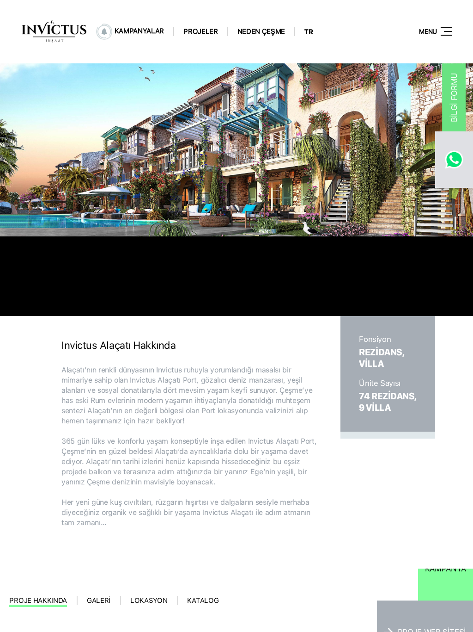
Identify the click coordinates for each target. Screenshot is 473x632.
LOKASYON (148, 600)
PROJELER (200, 31)
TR (308, 31)
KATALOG (202, 600)
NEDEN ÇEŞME (261, 31)
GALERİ (98, 600)
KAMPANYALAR (139, 31)
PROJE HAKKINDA (38, 600)
